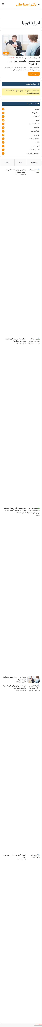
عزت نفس (35, 146)
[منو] (3, 5)
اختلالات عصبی (34, 124)
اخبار (37, 142)
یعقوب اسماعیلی (34, 58)
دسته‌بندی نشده (34, 149)
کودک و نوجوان (34, 131)
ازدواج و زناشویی (33, 138)
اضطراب (36, 116)
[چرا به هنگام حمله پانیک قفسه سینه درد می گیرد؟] (33, 421)
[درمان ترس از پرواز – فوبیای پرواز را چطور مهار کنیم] (33, 768)
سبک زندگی (35, 113)
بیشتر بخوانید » (34, 74)
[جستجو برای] (39, 5)
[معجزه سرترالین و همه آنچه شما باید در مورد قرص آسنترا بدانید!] (33, 591)
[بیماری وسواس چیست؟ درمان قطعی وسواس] (33, 252)
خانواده (36, 127)
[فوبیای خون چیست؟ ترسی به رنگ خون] (33, 937)
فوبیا (37, 120)
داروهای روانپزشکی (32, 153)
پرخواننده (34, 162)
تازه (20, 162)
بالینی (37, 109)
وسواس (36, 135)
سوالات (7, 162)
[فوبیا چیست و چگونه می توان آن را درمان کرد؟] (33, 679)
